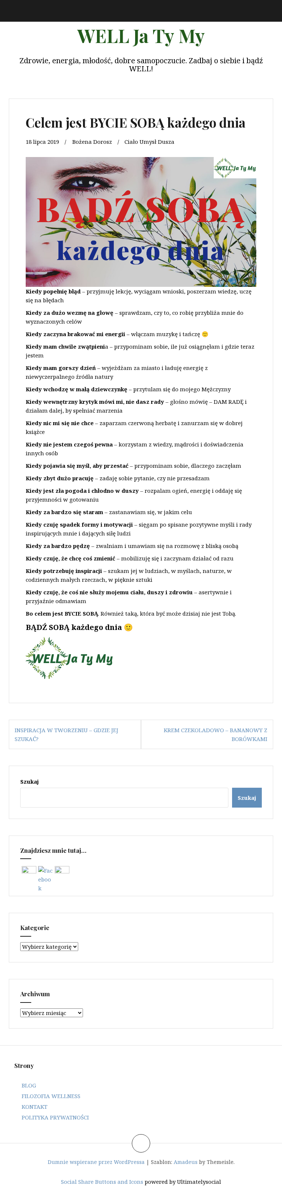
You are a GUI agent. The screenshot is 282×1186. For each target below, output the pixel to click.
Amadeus (186, 1161)
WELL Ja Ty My (141, 35)
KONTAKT (34, 1106)
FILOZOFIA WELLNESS (51, 1096)
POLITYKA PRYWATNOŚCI (55, 1117)
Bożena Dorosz (92, 141)
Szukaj (29, 781)
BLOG (29, 1085)
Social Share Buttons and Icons (102, 1181)
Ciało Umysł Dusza (149, 141)
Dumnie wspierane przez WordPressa (96, 1161)
